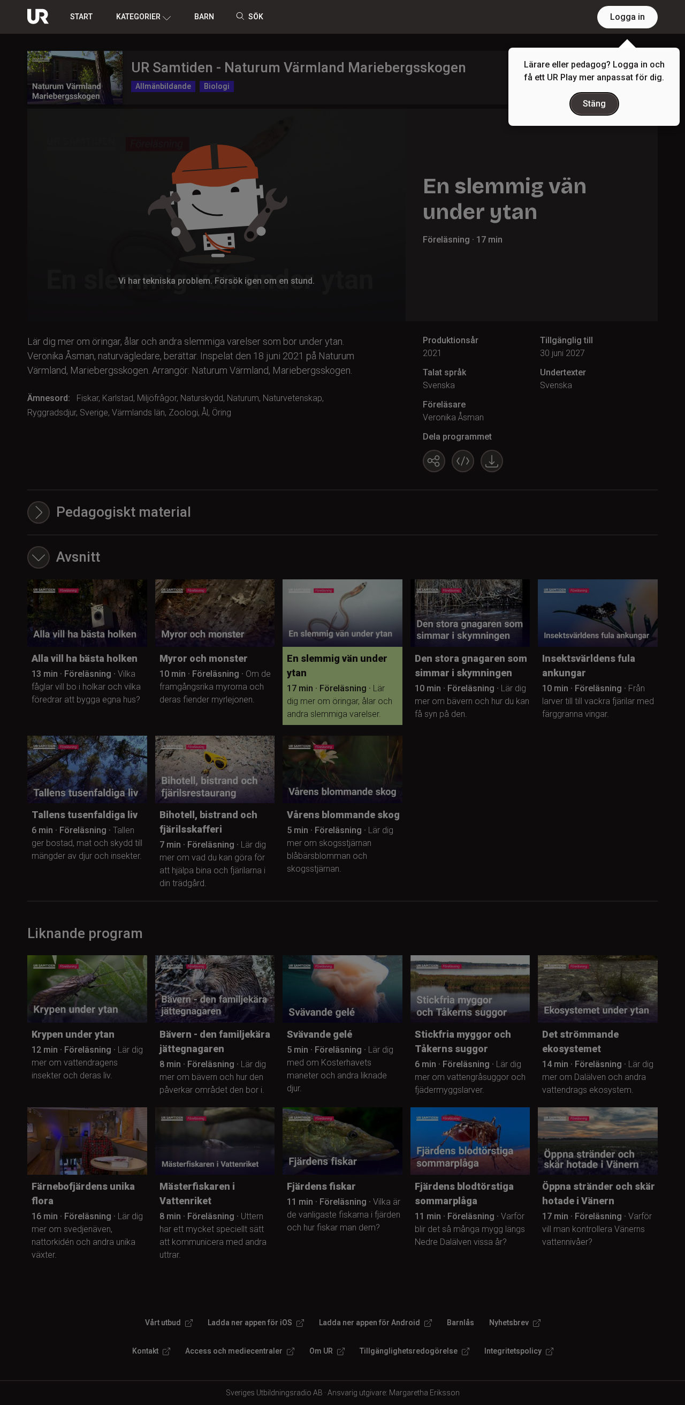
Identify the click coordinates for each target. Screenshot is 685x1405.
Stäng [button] (594, 104)
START (81, 16)
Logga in (627, 17)
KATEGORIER (138, 16)
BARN (204, 16)
